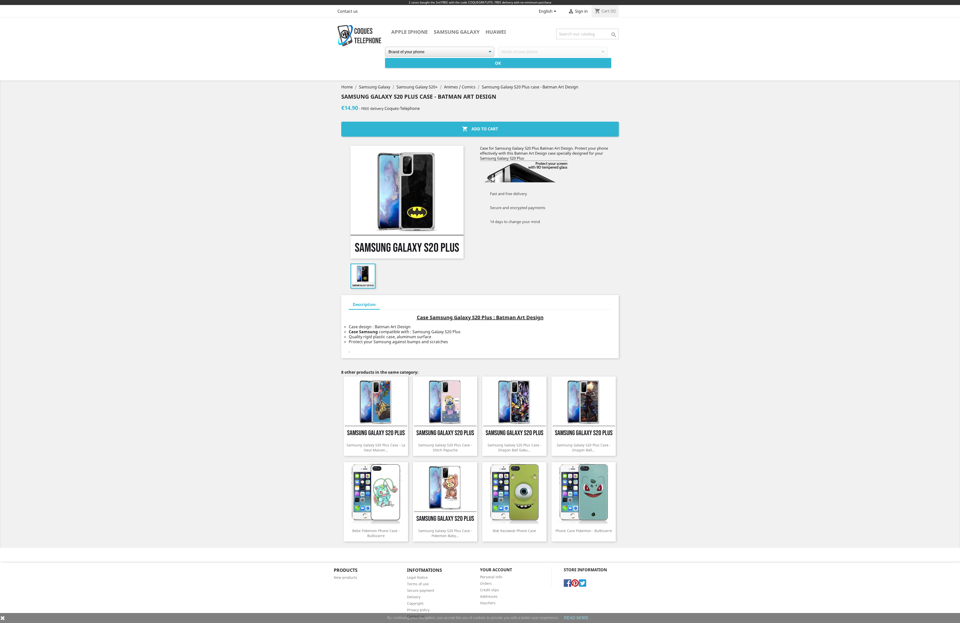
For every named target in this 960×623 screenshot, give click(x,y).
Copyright (415, 603)
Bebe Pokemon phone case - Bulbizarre (376, 533)
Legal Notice (417, 577)
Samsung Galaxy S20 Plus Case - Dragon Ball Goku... (515, 447)
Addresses (489, 596)
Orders (486, 583)
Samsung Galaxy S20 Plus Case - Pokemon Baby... (445, 533)
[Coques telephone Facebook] (567, 582)
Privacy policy (418, 610)
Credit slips (489, 590)
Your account (496, 570)
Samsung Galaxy (457, 32)
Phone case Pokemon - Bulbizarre (584, 530)
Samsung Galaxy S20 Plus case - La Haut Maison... (375, 447)
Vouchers (488, 603)
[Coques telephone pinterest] (575, 582)
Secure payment (420, 590)
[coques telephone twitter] (582, 582)
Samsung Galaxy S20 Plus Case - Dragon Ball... (584, 447)
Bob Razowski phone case (514, 530)
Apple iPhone (409, 32)
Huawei (496, 32)
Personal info (491, 577)
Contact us (348, 11)
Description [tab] (364, 304)
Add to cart (480, 129)
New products (345, 577)
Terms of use (418, 584)
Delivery (413, 597)
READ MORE (576, 618)
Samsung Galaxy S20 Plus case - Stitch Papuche (445, 447)
